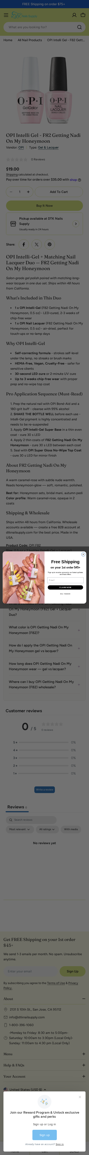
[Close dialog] (83, 554)
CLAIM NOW (65, 587)
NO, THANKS (65, 594)
